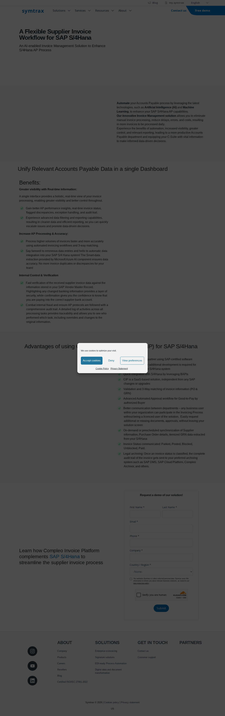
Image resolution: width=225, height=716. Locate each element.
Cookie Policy (102, 368)
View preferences (132, 360)
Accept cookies (92, 360)
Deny (111, 360)
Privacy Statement (119, 368)
